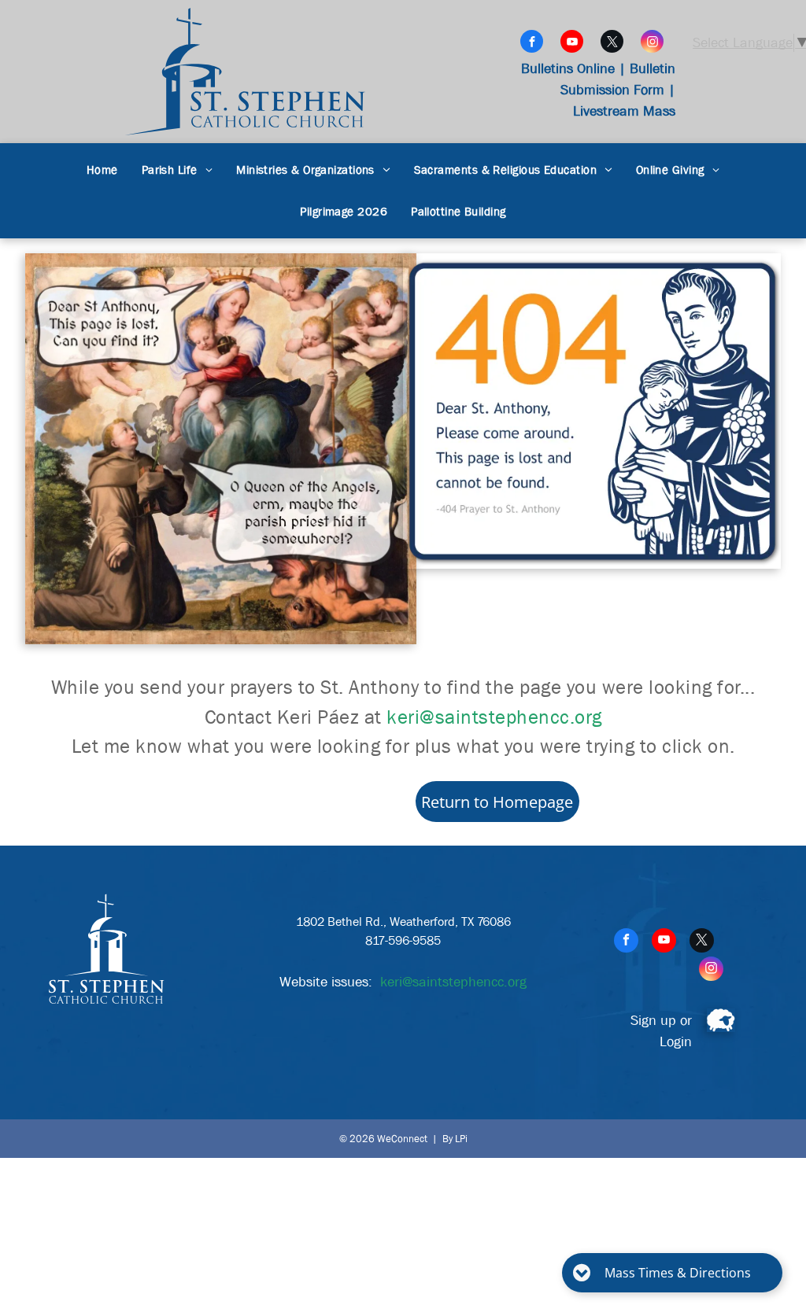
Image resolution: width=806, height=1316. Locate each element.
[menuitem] (102, 170)
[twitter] (612, 43)
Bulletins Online (568, 69)
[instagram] (652, 43)
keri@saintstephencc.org (494, 717)
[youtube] (571, 43)
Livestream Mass (624, 111)
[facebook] (531, 43)
